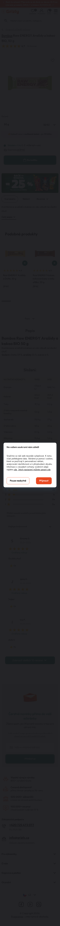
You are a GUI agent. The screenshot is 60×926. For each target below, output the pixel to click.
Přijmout (43, 480)
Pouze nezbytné (18, 480)
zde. (16, 469)
